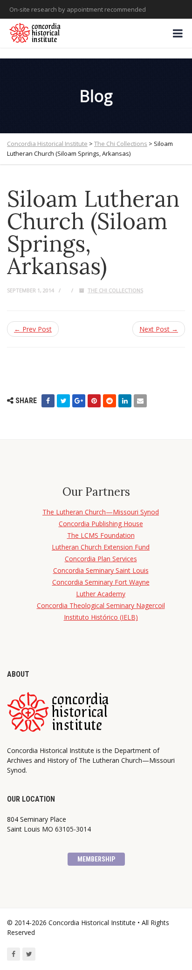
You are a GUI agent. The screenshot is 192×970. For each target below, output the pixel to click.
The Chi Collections (115, 290)
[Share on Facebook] (48, 400)
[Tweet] (63, 400)
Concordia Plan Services (101, 558)
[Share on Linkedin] (124, 400)
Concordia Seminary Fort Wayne (101, 582)
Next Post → (158, 329)
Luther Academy (100, 593)
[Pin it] (94, 400)
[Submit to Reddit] (109, 400)
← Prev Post (33, 329)
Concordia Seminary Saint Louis (101, 570)
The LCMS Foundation (101, 535)
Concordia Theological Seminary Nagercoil (101, 605)
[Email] (140, 400)
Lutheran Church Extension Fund (101, 547)
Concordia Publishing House (101, 523)
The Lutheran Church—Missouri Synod (100, 511)
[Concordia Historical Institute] (35, 33)
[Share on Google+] (78, 400)
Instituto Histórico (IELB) (101, 617)
